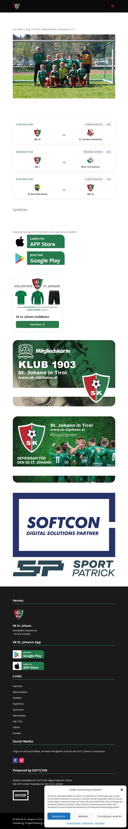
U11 (73, 29)
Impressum (100, 823)
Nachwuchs (64, 29)
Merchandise (19, 715)
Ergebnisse (18, 703)
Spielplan (20, 209)
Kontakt (17, 733)
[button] (121, 789)
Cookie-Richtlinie (73, 823)
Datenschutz (87, 823)
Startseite (17, 686)
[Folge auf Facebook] (15, 760)
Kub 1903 (17, 721)
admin (20, 29)
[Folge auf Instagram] (21, 760)
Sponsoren (18, 709)
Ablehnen (83, 816)
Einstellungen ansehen (110, 816)
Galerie (16, 727)
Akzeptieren (58, 816)
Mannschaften (49, 29)
